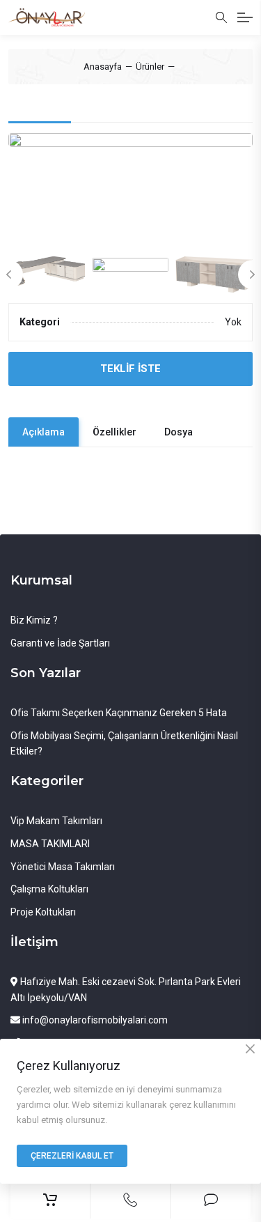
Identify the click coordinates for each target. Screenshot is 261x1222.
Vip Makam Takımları (56, 820)
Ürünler (150, 66)
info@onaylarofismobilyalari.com (94, 1020)
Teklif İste (130, 368)
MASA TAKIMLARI (50, 843)
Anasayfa (103, 66)
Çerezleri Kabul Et (72, 1156)
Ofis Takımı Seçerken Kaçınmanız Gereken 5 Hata (118, 712)
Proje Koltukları (43, 912)
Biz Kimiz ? (34, 620)
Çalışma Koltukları (49, 889)
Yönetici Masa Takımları (62, 866)
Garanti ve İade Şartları (60, 643)
